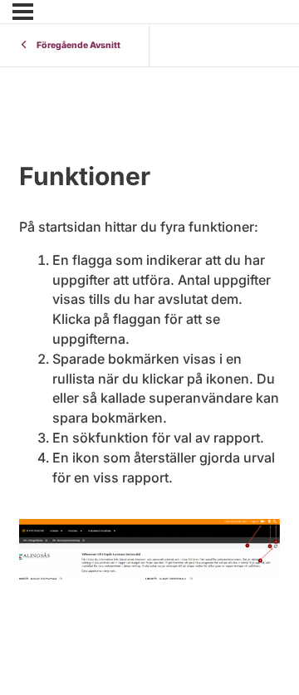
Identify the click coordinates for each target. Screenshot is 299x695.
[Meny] (23, 11)
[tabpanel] (149, 349)
